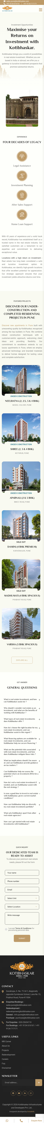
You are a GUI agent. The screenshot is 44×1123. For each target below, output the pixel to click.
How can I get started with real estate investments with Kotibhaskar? (19, 823)
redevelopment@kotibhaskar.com (20, 1011)
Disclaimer (6, 1068)
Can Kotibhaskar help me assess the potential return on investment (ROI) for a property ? (21, 773)
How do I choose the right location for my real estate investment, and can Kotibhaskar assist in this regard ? (21, 730)
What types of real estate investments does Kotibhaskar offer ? (19, 720)
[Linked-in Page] (24, 1093)
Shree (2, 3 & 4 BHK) (22, 449)
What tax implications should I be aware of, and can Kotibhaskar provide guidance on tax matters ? (21, 762)
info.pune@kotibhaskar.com (26, 1014)
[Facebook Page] (13, 1093)
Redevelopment (8, 1055)
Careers (5, 1059)
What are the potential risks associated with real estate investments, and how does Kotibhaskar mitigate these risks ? (20, 752)
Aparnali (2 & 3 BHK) (22, 498)
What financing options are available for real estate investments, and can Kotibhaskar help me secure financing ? (20, 740)
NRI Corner (6, 1041)
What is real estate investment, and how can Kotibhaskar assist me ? (20, 700)
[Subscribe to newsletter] (38, 1082)
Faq (3, 1063)
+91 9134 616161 (26, 1025)
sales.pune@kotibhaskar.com (18, 1005)
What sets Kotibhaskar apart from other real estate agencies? (20, 814)
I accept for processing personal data (21, 929)
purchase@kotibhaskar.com (28, 1018)
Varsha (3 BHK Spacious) (22, 644)
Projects (5, 1050)
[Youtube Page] (19, 1093)
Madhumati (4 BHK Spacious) (22, 595)
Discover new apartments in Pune (17, 325)
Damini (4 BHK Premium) (22, 546)
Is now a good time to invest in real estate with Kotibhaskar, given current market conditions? (21, 795)
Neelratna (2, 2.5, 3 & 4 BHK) (22, 401)
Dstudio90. (31, 1111)
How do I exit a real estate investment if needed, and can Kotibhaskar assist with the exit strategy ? (20, 784)
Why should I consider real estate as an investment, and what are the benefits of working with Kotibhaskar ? (20, 710)
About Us (6, 1046)
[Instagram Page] (30, 1093)
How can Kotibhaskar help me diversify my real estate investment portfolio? (20, 805)
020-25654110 (25, 1022)
